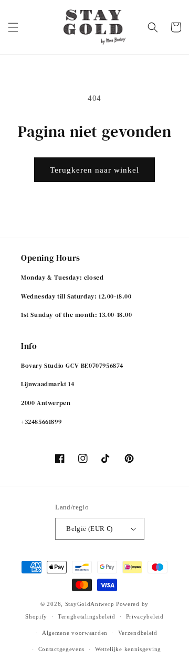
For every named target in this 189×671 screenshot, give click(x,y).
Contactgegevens (61, 649)
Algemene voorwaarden (75, 633)
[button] (13, 27)
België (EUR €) (89, 528)
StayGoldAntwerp (89, 604)
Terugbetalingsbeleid (87, 616)
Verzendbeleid (138, 633)
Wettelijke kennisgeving (128, 649)
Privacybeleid (145, 616)
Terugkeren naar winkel (94, 170)
